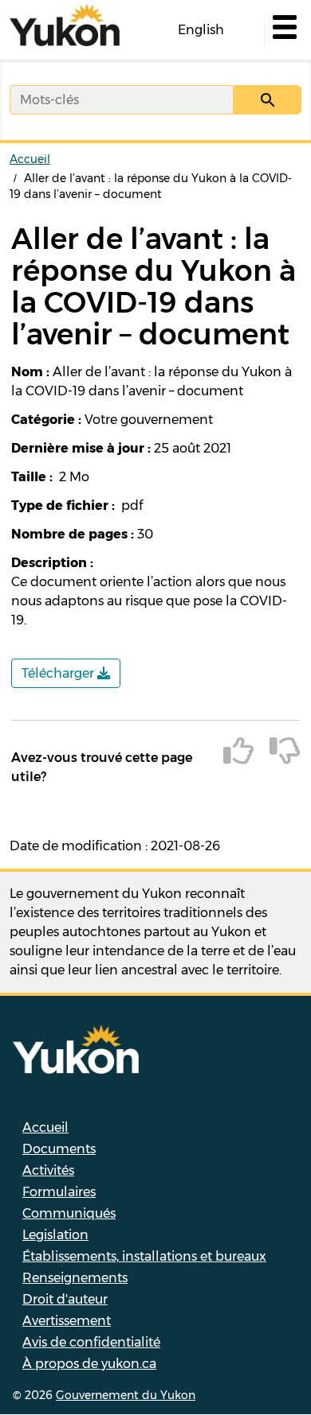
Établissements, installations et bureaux (144, 1256)
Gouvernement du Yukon (125, 1395)
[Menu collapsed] (283, 30)
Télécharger (59, 673)
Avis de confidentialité (91, 1342)
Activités (48, 1170)
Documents (59, 1148)
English (201, 29)
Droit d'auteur (65, 1299)
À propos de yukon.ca (89, 1363)
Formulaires (59, 1191)
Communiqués (69, 1213)
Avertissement (66, 1320)
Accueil (30, 159)
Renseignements (75, 1277)
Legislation (55, 1234)
